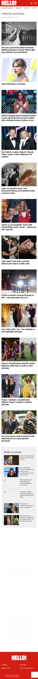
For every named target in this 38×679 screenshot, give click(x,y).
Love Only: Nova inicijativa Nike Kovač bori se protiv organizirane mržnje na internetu (27, 471)
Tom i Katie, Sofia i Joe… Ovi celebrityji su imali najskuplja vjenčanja (18, 330)
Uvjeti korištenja (26, 668)
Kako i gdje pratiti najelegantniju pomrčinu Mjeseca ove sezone (26, 482)
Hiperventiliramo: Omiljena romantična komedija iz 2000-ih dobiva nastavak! (27, 518)
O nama (4, 665)
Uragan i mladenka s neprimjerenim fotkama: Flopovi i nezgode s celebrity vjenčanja (16, 402)
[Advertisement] (19, 551)
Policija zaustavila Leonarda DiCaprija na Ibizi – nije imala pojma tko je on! (17, 296)
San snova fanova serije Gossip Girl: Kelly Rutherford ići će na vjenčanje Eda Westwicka (17, 438)
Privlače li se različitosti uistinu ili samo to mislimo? (27, 505)
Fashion (19, 8)
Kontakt (23, 665)
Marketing (5, 668)
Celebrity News (7, 8)
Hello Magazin (15, 675)
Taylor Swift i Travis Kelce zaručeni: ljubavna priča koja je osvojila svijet (15, 262)
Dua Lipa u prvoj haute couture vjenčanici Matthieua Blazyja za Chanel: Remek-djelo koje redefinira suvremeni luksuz (18, 49)
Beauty (27, 8)
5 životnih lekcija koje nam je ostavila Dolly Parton (27, 457)
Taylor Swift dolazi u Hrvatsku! (13, 84)
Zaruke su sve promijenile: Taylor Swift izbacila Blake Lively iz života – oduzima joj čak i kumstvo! (18, 227)
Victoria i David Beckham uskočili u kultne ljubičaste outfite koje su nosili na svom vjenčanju (18, 365)
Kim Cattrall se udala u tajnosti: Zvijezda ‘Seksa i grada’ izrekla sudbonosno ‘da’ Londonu (17, 154)
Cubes (17, 676)
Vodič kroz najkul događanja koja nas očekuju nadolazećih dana (27, 494)
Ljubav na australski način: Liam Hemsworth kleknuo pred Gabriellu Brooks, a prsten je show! (18, 190)
